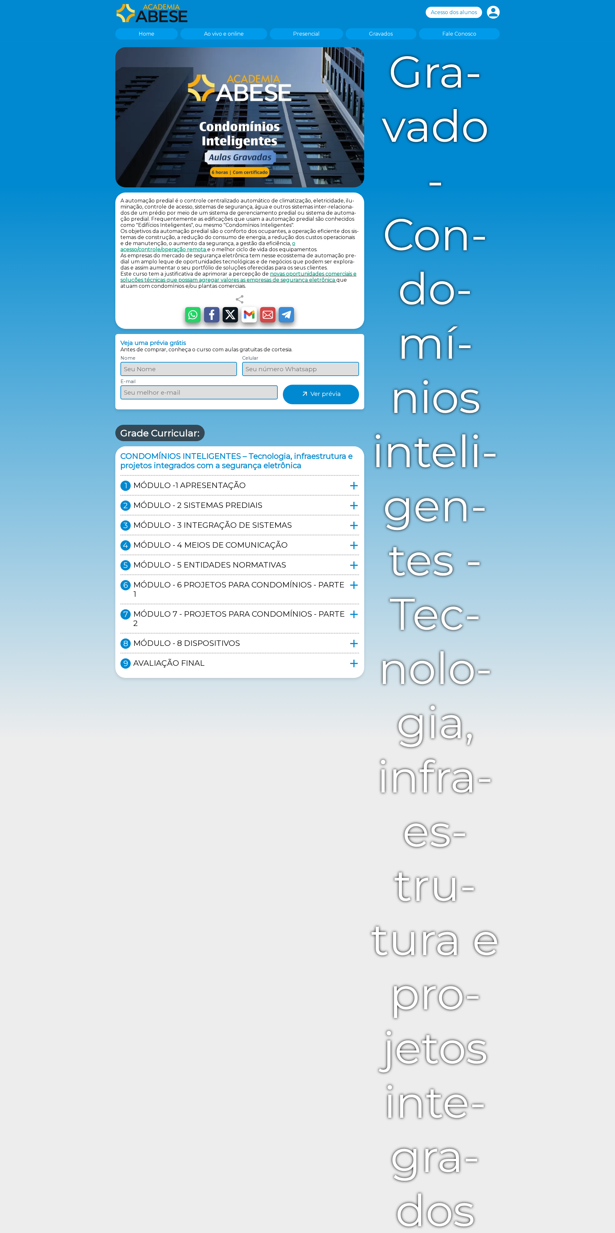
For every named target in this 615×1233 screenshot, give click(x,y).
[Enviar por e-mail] (267, 314)
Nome (127, 358)
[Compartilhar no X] (230, 314)
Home (146, 34)
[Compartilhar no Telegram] (286, 314)
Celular (250, 358)
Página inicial (155, 13)
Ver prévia (321, 394)
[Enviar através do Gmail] (249, 314)
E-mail (127, 381)
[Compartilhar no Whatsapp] (193, 314)
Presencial (306, 34)
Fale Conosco (459, 34)
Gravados (381, 34)
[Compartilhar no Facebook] (211, 314)
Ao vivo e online (224, 34)
